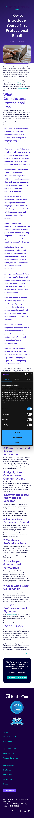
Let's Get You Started (17, 677)
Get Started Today (10, 737)
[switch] (29, 414)
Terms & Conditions (10, 758)
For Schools (7, 770)
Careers (6, 732)
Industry (17, 7)
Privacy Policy (8, 753)
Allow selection (17, 437)
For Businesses (8, 765)
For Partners (7, 775)
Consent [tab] (6, 379)
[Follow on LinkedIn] (16, 811)
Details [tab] (17, 379)
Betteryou (19, 83)
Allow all (17, 432)
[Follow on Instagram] (29, 811)
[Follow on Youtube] (24, 811)
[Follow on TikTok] (20, 811)
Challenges (7, 779)
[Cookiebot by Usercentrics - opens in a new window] (24, 374)
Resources (7, 784)
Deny (17, 442)
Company (9, 7)
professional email (22, 88)
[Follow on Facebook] (12, 811)
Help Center (7, 741)
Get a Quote (9, 790)
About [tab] (28, 379)
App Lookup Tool (9, 749)
